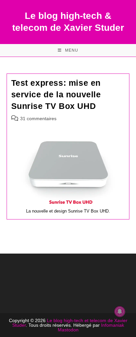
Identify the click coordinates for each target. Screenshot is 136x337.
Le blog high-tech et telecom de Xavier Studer (69, 323)
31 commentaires (38, 118)
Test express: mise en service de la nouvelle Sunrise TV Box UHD (56, 94)
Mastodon (68, 329)
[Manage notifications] (120, 311)
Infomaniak (112, 325)
